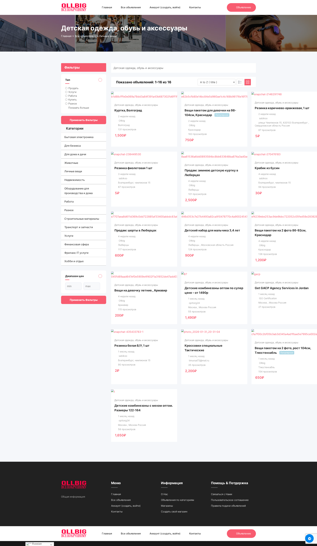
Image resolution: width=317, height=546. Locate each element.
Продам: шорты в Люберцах (135, 230)
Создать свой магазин (174, 511)
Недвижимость (74, 180)
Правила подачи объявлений (228, 505)
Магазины (167, 505)
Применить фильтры (84, 120)
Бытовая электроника (78, 137)
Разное (72, 103)
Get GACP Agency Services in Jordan (282, 288)
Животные (71, 162)
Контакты (195, 7)
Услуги (72, 92)
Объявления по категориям (177, 500)
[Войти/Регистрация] (222, 7)
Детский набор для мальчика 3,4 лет (212, 230)
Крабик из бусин (267, 168)
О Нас (164, 494)
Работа (72, 95)
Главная (107, 7)
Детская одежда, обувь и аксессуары (136, 104)
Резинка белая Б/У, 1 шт (131, 345)
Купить (72, 99)
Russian (36, 543)
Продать (73, 88)
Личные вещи (73, 171)
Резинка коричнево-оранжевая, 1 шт (282, 108)
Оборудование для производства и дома (78, 191)
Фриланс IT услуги (76, 252)
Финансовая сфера (76, 244)
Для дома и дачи (75, 154)
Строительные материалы (81, 218)
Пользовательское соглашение (230, 500)
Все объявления (131, 7)
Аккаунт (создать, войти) (165, 7)
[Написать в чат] (217, 7)
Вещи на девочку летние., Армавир (140, 290)
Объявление (243, 7)
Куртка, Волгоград (128, 110)
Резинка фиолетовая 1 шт (133, 168)
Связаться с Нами (221, 494)
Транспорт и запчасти (78, 227)
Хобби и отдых (74, 261)
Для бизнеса (72, 145)
